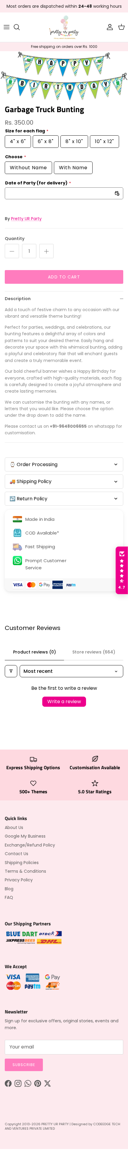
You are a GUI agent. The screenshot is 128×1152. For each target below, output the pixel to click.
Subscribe (24, 1064)
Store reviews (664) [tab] (93, 652)
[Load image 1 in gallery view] (64, 76)
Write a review (64, 701)
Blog (9, 889)
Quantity (14, 239)
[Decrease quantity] (12, 251)
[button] (121, 570)
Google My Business (25, 836)
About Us (14, 827)
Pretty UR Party (26, 219)
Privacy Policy (19, 880)
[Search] (19, 27)
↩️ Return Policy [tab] (28, 498)
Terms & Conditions (25, 871)
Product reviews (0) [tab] (34, 652)
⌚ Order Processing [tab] (33, 464)
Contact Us (16, 854)
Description (18, 299)
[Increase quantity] (46, 251)
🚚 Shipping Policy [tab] (30, 481)
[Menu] (6, 27)
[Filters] (11, 671)
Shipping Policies (22, 863)
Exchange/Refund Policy (30, 845)
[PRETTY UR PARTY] (64, 27)
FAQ (9, 897)
